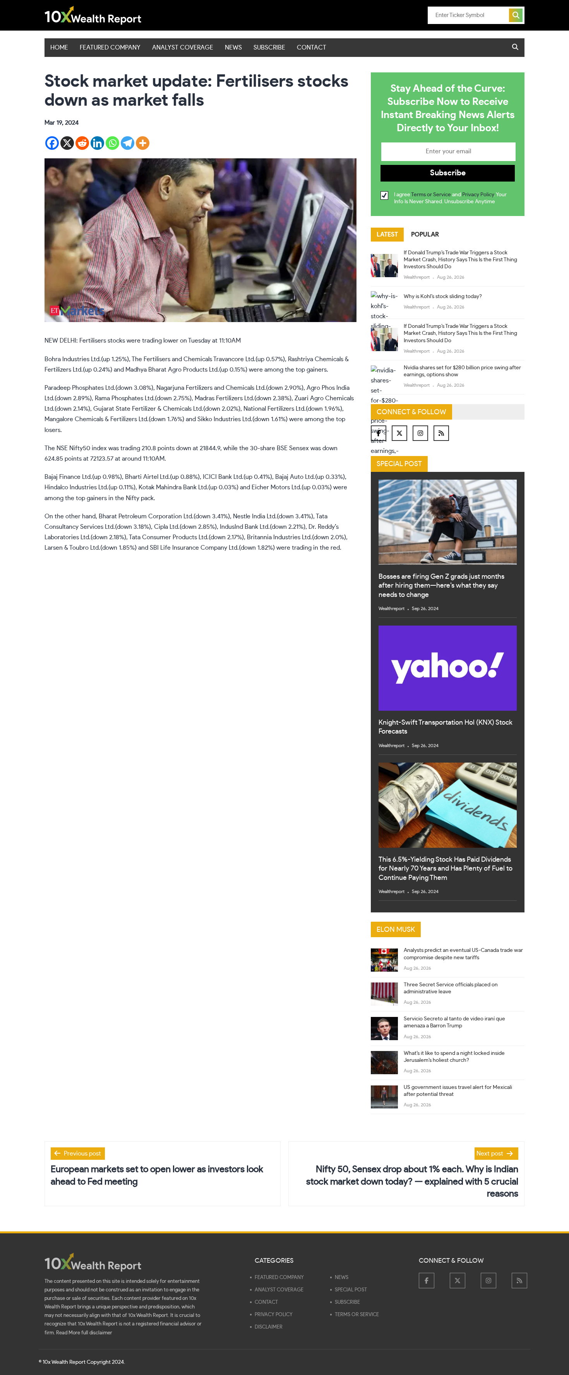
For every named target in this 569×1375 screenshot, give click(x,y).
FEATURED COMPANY (110, 48)
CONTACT (311, 48)
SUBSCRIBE (269, 48)
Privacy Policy (478, 194)
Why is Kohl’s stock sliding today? (443, 296)
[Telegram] (127, 143)
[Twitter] (399, 433)
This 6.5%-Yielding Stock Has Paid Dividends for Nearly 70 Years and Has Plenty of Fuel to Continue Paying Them (445, 868)
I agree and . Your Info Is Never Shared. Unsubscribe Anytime (450, 198)
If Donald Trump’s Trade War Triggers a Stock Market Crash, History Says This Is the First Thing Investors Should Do (460, 259)
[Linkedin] (97, 143)
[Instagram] (420, 433)
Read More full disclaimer (84, 1333)
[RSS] (441, 433)
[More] (142, 143)
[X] (67, 143)
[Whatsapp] (112, 143)
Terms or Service (431, 194)
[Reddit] (82, 143)
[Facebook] (52, 143)
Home (59, 48)
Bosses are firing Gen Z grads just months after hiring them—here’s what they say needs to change (441, 585)
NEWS (233, 48)
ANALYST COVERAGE (182, 48)
